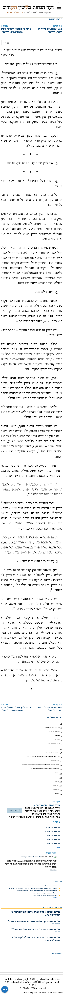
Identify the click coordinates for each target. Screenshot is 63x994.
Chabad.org (28, 993)
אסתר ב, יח (57, 793)
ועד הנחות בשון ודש (28, 7)
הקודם (50, 29)
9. (61, 757)
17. (60, 790)
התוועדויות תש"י (53, 827)
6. (61, 744)
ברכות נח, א (55, 789)
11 (2, 502)
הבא (16, 29)
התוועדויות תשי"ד (52, 843)
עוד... (58, 847)
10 (29, 493)
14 (52, 589)
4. (61, 736)
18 (42, 631)
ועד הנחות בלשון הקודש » (30, 857)
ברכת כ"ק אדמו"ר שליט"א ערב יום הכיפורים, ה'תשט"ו (42, 886)
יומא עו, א (58, 752)
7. (61, 749)
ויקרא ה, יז (46, 752)
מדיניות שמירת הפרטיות (44, 993)
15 (44, 607)
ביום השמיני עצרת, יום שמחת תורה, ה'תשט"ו (45, 895)
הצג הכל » (54, 897)
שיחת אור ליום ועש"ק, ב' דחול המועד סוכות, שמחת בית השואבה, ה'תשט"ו (37, 890)
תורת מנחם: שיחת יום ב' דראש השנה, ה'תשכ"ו (35, 929)
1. (61, 724)
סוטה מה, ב (51, 731)
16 (14, 607)
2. (61, 728)
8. (61, 753)
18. (60, 794)
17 (51, 621)
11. (60, 765)
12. (60, 769)
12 (53, 512)
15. (60, 782)
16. (60, 786)
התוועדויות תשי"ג (52, 839)
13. (60, 773)
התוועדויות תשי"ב (52, 835)
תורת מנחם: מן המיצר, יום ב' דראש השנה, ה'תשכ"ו (33, 921)
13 (15, 584)
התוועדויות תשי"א (52, 831)
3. (61, 732)
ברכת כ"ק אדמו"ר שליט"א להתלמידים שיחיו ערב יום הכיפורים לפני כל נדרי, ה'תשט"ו (33, 888)
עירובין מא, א (57, 731)
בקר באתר (53, 870)
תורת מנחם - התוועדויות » (46, 805)
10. (60, 761)
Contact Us (43, 988)
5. (61, 740)
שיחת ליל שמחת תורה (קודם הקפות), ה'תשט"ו (44, 893)
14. (60, 778)
